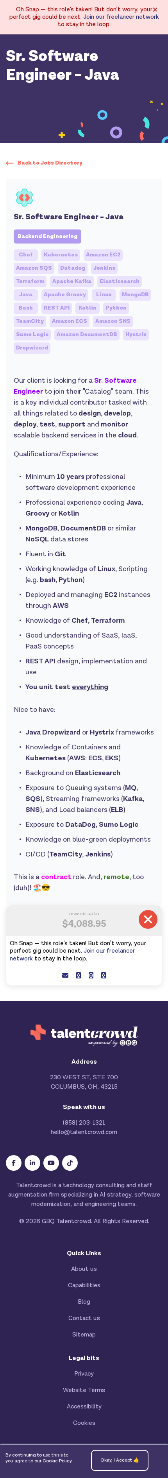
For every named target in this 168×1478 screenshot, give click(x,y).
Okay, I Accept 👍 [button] (119, 1460)
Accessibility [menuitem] (84, 1407)
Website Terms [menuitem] (84, 1390)
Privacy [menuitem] (84, 1374)
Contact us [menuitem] (84, 1318)
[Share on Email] (65, 976)
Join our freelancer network (121, 17)
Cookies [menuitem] (84, 1423)
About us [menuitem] (84, 1269)
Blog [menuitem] (84, 1302)
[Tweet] (91, 976)
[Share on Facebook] (78, 976)
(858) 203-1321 (84, 1123)
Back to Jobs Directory (50, 163)
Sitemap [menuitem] (84, 1335)
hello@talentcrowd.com (84, 1132)
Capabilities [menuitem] (84, 1285)
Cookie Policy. (58, 1461)
